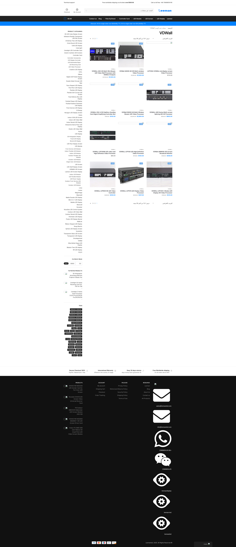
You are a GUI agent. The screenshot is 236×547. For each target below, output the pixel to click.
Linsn (80, 188)
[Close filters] (89, 32)
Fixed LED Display (75, 139)
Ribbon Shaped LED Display (73, 224)
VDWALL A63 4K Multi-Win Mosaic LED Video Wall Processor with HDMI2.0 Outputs (103, 73)
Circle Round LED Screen (74, 43)
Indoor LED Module (75, 153)
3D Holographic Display (74, 136)
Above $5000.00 (76, 323)
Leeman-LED (77, 333)
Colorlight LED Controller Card (73, 50)
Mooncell (79, 204)
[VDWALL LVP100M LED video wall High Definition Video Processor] (102, 135)
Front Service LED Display (74, 108)
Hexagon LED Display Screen (73, 112)
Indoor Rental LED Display (74, 122)
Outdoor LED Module (75, 159)
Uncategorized (77, 238)
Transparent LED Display (74, 236)
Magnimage (78, 192)
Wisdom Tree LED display (74, 247)
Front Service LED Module (73, 149)
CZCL (80, 72)
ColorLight (79, 48)
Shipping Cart (100, 389)
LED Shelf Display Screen (74, 167)
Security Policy (122, 392)
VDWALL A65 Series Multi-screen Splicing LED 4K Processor (161, 113)
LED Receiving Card (75, 64)
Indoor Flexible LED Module (73, 151)
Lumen (80, 190)
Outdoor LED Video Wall (75, 212)
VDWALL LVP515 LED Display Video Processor (132, 192)
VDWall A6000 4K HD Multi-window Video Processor (131, 72)
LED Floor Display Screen (74, 144)
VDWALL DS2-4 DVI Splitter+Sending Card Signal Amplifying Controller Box (102, 113)
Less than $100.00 (76, 339)
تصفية (66, 263)
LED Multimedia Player (74, 62)
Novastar (79, 207)
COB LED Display (77, 45)
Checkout (67, 12)
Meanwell (79, 195)
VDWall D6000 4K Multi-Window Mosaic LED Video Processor (133, 113)
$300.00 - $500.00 (76, 312)
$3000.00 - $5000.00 (75, 320)
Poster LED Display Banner (74, 219)
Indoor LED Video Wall (75, 120)
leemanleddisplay (76, 336)
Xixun (79, 355)
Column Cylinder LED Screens (73, 53)
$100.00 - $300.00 (76, 309)
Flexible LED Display (76, 90)
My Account (77, 12)
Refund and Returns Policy (118, 389)
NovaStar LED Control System (73, 209)
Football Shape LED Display (74, 101)
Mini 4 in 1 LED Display (75, 200)
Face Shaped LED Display (74, 85)
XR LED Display (77, 250)
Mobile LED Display (76, 202)
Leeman (147, 386)
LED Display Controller (74, 60)
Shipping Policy (122, 395)
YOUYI (80, 252)
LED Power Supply (75, 179)
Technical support (69, 2)
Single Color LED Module (73, 162)
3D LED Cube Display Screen (73, 34)
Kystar (80, 131)
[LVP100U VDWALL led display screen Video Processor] (159, 54)
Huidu (80, 115)
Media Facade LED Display (74, 197)
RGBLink (79, 221)
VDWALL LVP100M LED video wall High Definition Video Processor (104, 152)
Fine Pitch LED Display (75, 88)
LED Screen (78, 164)
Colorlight (70, 325)
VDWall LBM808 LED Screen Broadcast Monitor (162, 152)
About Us (147, 392)
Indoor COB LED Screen (75, 117)
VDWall (170, 69)
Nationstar (78, 347)
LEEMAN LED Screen (76, 169)
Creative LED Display (75, 69)
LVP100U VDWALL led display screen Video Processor (159, 72)
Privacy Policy (122, 386)
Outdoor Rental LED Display (73, 214)
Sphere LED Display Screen (74, 229)
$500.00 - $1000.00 (75, 314)
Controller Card (77, 55)
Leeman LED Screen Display (73, 171)
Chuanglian (78, 325)
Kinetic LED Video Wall (75, 129)
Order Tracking (100, 395)
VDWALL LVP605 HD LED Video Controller (104, 192)
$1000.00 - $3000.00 (75, 317)
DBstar (80, 74)
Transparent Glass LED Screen (73, 233)
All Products (146, 398)
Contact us (146, 395)
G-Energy (79, 110)
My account (101, 386)
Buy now (159, 79)
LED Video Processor (75, 67)
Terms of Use (123, 398)
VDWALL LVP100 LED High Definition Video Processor (131, 152)
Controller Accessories (74, 58)
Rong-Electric (78, 226)
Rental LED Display (75, 141)
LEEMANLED (68, 333)
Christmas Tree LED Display (73, 41)
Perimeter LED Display (75, 216)
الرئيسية (170, 28)
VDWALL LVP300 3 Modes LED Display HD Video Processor (162, 192)
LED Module (78, 146)
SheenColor (71, 349)
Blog (148, 389)
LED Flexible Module (75, 176)
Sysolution (79, 231)
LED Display (78, 134)
